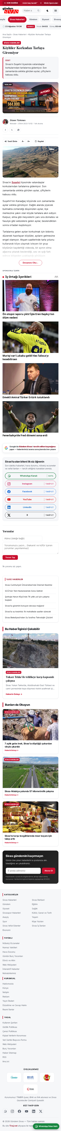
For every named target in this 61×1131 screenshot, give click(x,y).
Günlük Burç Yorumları (13, 956)
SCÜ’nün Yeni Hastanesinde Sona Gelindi (24, 591)
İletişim (6, 992)
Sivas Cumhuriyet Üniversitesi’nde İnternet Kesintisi (28, 585)
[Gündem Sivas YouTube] (26, 1111)
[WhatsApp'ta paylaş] (18, 130)
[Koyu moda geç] (47, 10)
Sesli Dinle (12, 141)
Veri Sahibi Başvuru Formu (15, 1040)
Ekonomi (6, 930)
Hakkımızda (8, 983)
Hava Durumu (9, 951)
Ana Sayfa (7, 34)
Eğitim (35, 904)
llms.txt (6, 1061)
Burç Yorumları (9, 1048)
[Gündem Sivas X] (40, 1111)
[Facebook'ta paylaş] (5, 130)
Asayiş (6, 917)
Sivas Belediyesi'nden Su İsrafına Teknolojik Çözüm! (29, 617)
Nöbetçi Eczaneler (11, 943)
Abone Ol (49, 871)
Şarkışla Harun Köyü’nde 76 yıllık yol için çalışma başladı (27, 598)
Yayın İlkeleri (8, 1001)
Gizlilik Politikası (10, 1027)
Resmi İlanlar (8, 1009)
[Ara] (38, 10)
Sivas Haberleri (17, 19)
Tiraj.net (13, 1125)
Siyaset (45, 19)
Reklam (6, 996)
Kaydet (41, 141)
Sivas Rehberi (38, 900)
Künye (5, 988)
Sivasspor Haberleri (12, 913)
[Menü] (55, 10)
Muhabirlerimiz (9, 973)
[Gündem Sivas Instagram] (12, 1111)
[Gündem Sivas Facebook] (19, 1111)
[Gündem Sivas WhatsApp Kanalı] (5, 1111)
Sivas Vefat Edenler (11, 925)
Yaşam (35, 917)
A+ (29, 141)
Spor (5, 921)
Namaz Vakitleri (10, 947)
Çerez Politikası (10, 1031)
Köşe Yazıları (37, 921)
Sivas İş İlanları (39, 925)
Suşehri (16, 182)
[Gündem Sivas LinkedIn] (33, 1111)
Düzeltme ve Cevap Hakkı (15, 1005)
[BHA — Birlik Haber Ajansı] (30, 1077)
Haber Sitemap (9, 1053)
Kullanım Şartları (10, 1022)
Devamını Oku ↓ (30, 263)
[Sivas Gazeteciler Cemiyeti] (47, 1077)
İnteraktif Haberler (11, 969)
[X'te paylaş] (11, 130)
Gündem (33, 19)
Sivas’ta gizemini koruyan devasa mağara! (24, 606)
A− (23, 141)
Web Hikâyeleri (9, 964)
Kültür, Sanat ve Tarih (42, 913)
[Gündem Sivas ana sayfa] (11, 10)
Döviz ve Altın (9, 960)
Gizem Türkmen (18, 120)
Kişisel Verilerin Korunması (14, 1035)
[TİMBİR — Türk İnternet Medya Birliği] (14, 1077)
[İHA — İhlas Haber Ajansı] (30, 1089)
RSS (4, 1057)
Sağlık (35, 908)
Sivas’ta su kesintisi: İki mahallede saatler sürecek (28, 611)
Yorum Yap (10, 557)
